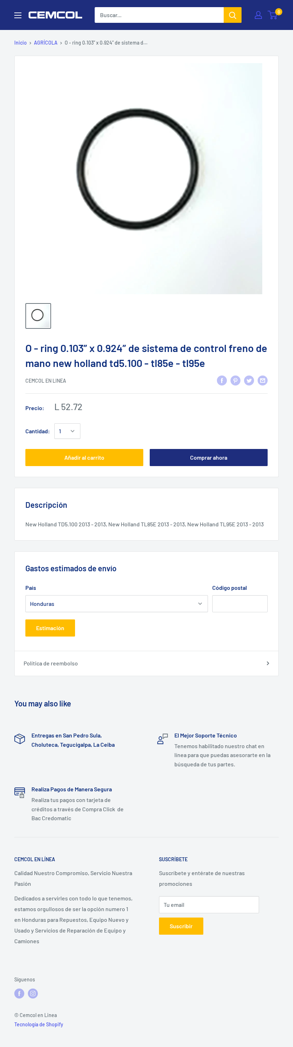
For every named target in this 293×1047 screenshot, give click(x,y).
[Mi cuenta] (258, 15)
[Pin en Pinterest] (235, 379)
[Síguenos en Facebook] (19, 993)
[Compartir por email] (263, 379)
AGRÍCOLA (46, 43)
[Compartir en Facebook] (222, 379)
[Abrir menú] (17, 15)
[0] (272, 15)
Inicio (20, 43)
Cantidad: (37, 431)
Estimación (50, 627)
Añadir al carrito (84, 457)
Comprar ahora (208, 457)
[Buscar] (233, 15)
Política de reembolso (51, 663)
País (30, 587)
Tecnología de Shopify (38, 1024)
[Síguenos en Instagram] (33, 993)
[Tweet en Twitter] (249, 379)
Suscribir (181, 926)
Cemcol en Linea (45, 381)
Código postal (229, 587)
